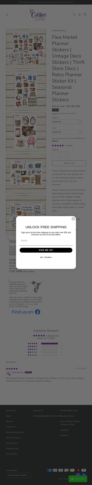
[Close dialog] (73, 218)
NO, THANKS (46, 257)
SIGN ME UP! (46, 250)
